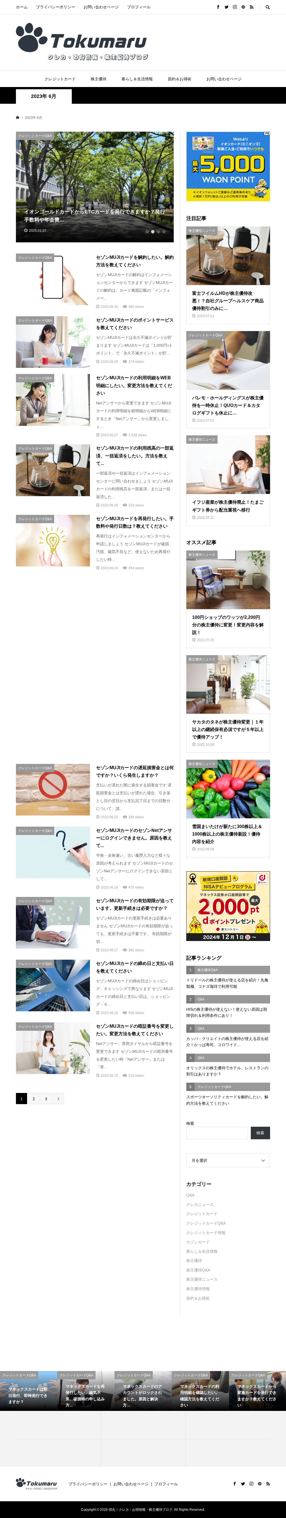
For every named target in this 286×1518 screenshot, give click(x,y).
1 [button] (147, 231)
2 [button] (153, 231)
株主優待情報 (198, 1289)
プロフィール (139, 7)
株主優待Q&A (198, 1270)
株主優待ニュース (202, 1279)
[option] (95, 187)
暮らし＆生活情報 (137, 79)
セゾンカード (198, 1242)
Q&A (190, 1195)
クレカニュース (200, 1204)
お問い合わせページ (101, 7)
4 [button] (164, 231)
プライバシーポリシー (55, 7)
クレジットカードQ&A (206, 1223)
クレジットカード (60, 79)
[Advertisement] (95, 624)
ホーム (22, 7)
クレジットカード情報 (205, 1232)
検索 (190, 1123)
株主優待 (98, 79)
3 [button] (158, 231)
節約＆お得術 (179, 79)
